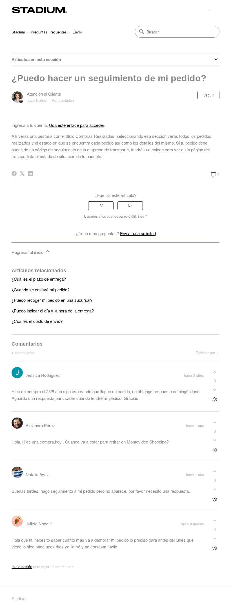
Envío (77, 32)
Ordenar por (206, 353)
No (130, 205)
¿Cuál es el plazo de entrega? (39, 279)
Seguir (208, 95)
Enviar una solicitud (138, 233)
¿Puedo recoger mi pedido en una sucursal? (52, 300)
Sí (101, 205)
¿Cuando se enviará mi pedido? (41, 289)
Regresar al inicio (28, 252)
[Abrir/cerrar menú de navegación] (209, 10)
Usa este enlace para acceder (76, 125)
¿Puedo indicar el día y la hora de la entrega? (53, 311)
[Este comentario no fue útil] (214, 390)
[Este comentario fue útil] (214, 372)
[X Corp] (22, 173)
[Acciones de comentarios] (214, 400)
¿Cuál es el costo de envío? (37, 321)
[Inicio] (40, 10)
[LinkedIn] (30, 173)
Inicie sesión (22, 566)
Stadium (18, 32)
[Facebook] (14, 173)
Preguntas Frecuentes (49, 32)
